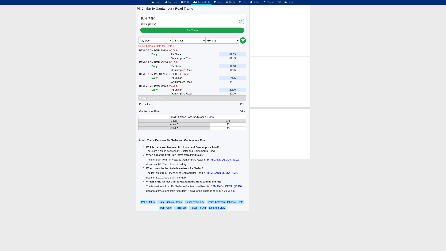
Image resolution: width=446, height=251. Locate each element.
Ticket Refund (198, 207)
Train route (166, 207)
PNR (186, 2)
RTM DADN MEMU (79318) (223, 172)
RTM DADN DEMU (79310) (223, 159)
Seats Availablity (194, 201)
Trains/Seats (203, 2)
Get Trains (192, 30)
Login (290, 2)
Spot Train (172, 2)
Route (219, 2)
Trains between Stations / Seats (225, 201)
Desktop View (217, 207)
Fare (243, 2)
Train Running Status (170, 201)
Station (256, 2)
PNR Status (148, 201)
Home (157, 2)
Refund (270, 2)
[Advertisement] (280, 30)
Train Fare (181, 207)
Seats (232, 2)
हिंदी (279, 2)
